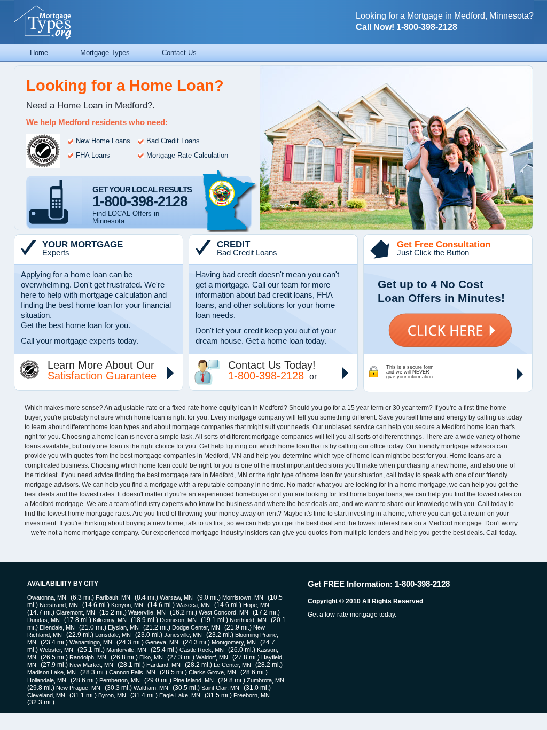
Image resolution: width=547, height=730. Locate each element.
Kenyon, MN (127, 605)
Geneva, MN (161, 642)
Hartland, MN (163, 665)
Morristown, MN (242, 597)
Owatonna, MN (46, 597)
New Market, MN (91, 665)
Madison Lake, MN (51, 672)
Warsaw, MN (176, 597)
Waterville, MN (147, 612)
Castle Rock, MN (201, 650)
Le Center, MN (232, 665)
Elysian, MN (123, 627)
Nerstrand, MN (59, 605)
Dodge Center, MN (196, 627)
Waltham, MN (151, 688)
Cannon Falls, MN (132, 672)
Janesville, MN (183, 635)
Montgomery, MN (234, 642)
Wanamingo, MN (90, 642)
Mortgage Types (105, 53)
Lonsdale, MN (113, 635)
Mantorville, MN (126, 650)
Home (39, 53)
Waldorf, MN (212, 657)
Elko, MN (151, 657)
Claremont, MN (75, 612)
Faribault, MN (113, 597)
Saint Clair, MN (220, 688)
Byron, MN (112, 695)
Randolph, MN (87, 657)
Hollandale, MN (46, 680)
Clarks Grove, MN (212, 672)
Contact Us (179, 53)
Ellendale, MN (57, 627)
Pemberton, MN (119, 680)
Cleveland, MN (46, 695)
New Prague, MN (78, 688)
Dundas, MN (43, 620)
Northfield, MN (248, 620)
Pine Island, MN (193, 680)
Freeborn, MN (251, 695)
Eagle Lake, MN (179, 695)
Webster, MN (56, 650)
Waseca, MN (193, 605)
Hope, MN (256, 605)
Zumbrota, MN (265, 680)
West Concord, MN (223, 612)
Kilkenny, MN (110, 620)
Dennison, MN (178, 620)
